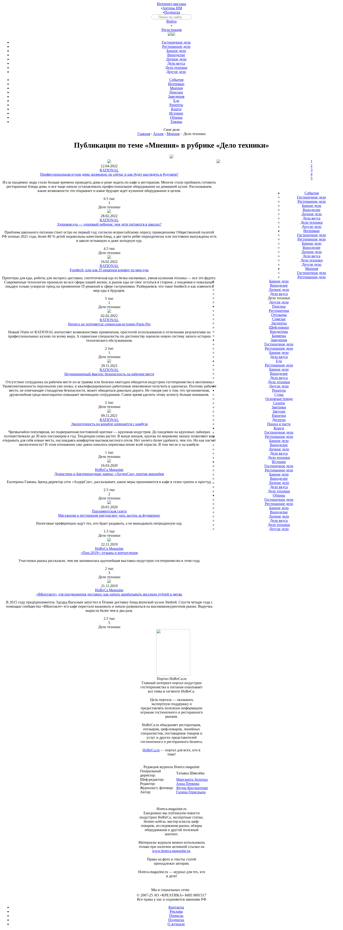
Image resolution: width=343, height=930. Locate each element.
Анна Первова (187, 784)
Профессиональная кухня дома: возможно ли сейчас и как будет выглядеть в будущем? (109, 174)
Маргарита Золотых (192, 779)
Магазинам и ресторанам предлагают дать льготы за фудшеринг (109, 515)
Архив (158, 134)
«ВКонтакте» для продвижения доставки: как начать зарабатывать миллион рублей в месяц (109, 594)
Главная (143, 134)
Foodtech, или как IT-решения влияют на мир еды (109, 270)
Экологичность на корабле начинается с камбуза (109, 424)
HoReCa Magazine (109, 470)
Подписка (172, 12)
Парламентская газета (109, 511)
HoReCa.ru (151, 750)
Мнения (173, 134)
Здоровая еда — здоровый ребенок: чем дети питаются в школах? (109, 224)
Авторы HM (172, 8)
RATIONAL (109, 170)
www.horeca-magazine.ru (171, 851)
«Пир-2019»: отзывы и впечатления (109, 553)
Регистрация (171, 30)
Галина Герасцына (191, 792)
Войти (171, 21)
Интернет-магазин (171, 4)
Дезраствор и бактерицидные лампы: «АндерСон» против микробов (109, 474)
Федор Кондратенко (192, 788)
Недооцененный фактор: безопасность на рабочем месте (109, 374)
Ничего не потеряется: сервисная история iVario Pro (109, 324)
